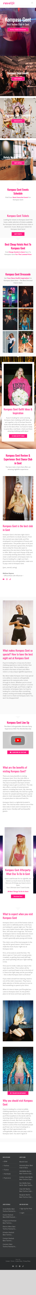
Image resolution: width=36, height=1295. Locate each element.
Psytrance (7, 1178)
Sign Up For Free (26, 1209)
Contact (8, 1261)
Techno (6, 1166)
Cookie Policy (18, 1261)
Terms (12, 1261)
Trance (6, 1170)
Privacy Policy (26, 1261)
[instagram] (7, 579)
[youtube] (3, 579)
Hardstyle (7, 1174)
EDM (5, 1161)
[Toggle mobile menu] (32, 3)
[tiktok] (10, 579)
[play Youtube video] (18, 740)
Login (22, 1213)
